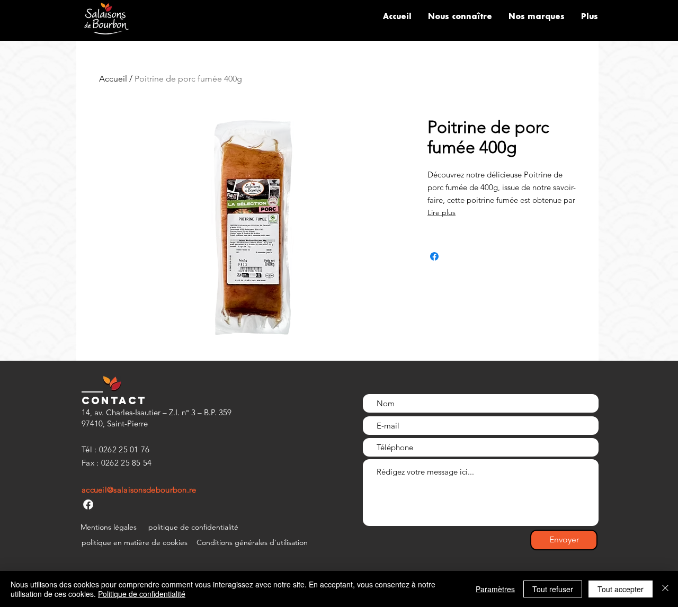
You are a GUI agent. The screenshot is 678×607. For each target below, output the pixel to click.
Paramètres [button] (495, 589)
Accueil (113, 79)
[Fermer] (665, 589)
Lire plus (441, 212)
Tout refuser (552, 589)
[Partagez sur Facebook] (434, 256)
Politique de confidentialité (141, 593)
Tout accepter (620, 589)
